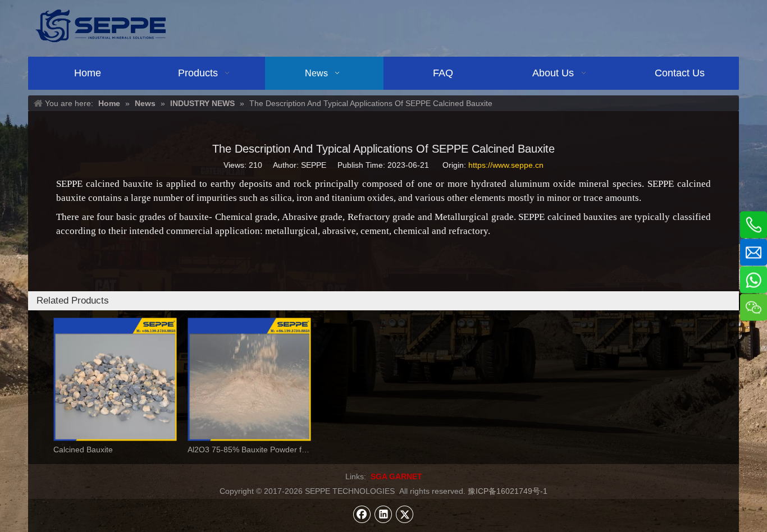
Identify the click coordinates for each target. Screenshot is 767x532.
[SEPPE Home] (100, 25)
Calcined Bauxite (83, 449)
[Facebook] (362, 514)
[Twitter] (405, 514)
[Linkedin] (383, 514)
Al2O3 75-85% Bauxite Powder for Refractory (249, 449)
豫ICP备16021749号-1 (507, 491)
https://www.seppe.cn (506, 164)
